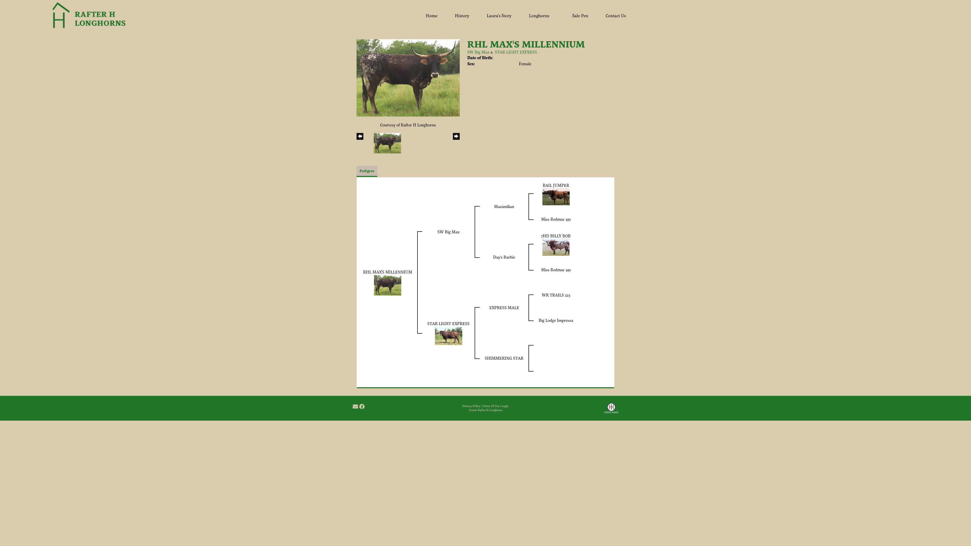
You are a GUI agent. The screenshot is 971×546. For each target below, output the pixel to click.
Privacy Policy (471, 406)
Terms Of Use (490, 406)
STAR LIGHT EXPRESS (516, 52)
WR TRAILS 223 (556, 295)
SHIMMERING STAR (504, 358)
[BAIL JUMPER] (556, 196)
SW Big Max (478, 52)
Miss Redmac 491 (556, 219)
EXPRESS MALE (504, 307)
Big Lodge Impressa (556, 320)
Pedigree (367, 170)
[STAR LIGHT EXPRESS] (448, 335)
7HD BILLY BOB (556, 236)
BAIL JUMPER (556, 185)
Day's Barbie (504, 257)
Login (505, 406)
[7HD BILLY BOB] (556, 247)
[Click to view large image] (408, 77)
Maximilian (504, 206)
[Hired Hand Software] (611, 410)
